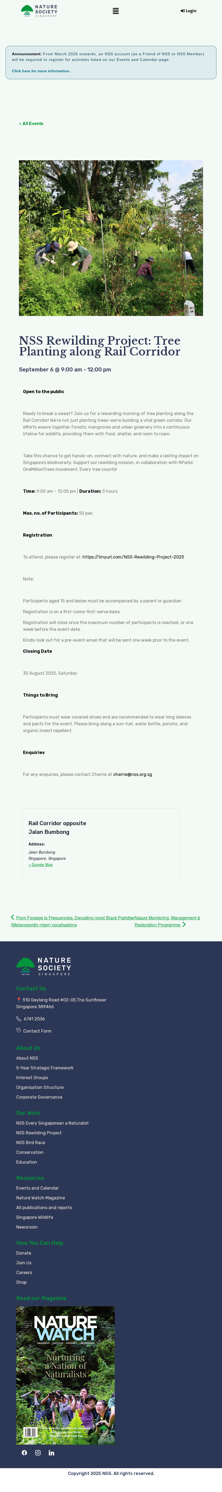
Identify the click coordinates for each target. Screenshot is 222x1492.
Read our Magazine (41, 1298)
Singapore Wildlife (34, 1217)
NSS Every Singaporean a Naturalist (52, 1123)
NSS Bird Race (30, 1142)
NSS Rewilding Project (39, 1132)
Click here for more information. (41, 71)
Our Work (28, 1113)
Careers (24, 1272)
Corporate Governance (39, 1097)
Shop (21, 1282)
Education (26, 1162)
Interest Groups (32, 1077)
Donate (23, 1253)
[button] (115, 10)
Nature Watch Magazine (40, 1197)
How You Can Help (39, 1243)
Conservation (30, 1152)
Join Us (23, 1262)
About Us (28, 1048)
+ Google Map (40, 864)
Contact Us (31, 988)
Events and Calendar (37, 1188)
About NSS (27, 1058)
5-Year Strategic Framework (44, 1067)
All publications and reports (44, 1207)
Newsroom (27, 1227)
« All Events (31, 123)
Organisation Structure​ (40, 1087)
